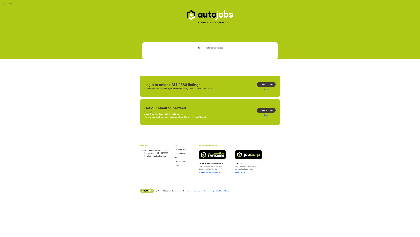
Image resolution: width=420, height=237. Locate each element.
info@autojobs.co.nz (157, 156)
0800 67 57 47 (163, 150)
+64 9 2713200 (161, 153)
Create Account (266, 84)
